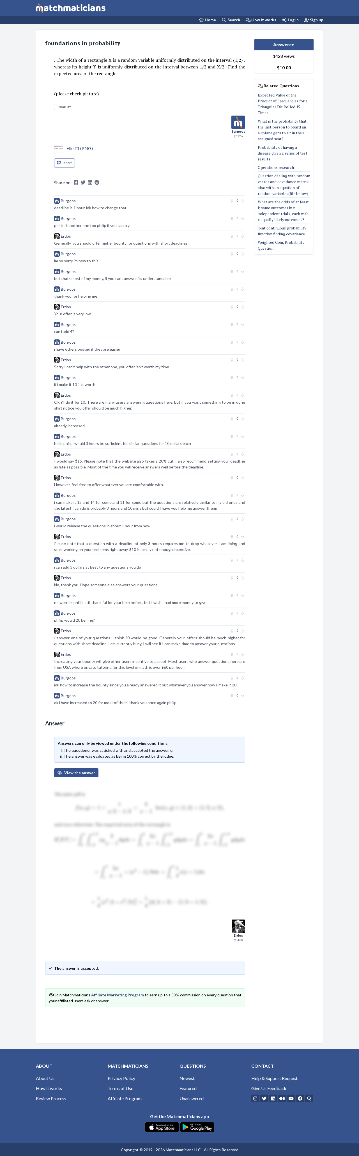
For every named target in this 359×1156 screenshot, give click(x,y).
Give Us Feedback (268, 1088)
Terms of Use (120, 1088)
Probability (64, 106)
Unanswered (192, 1098)
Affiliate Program (125, 1098)
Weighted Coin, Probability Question (281, 245)
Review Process (51, 1098)
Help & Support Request (274, 1078)
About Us (45, 1078)
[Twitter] (264, 1098)
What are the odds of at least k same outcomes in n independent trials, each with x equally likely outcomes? (283, 210)
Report (67, 163)
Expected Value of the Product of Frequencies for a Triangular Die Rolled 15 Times (282, 103)
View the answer (79, 772)
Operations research (276, 167)
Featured (188, 1088)
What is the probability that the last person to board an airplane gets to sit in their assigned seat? (282, 129)
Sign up (316, 19)
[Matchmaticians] (70, 8)
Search (233, 19)
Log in (293, 19)
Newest (187, 1078)
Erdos (66, 236)
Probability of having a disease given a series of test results (282, 153)
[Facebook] (300, 1098)
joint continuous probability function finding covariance (282, 230)
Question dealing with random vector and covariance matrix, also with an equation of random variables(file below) (284, 184)
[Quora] (309, 1098)
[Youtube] (291, 1098)
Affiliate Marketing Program (117, 994)
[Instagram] (255, 1098)
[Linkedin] (273, 1098)
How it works (263, 19)
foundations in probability (82, 43)
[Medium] (282, 1098)
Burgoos (68, 200)
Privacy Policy (121, 1078)
